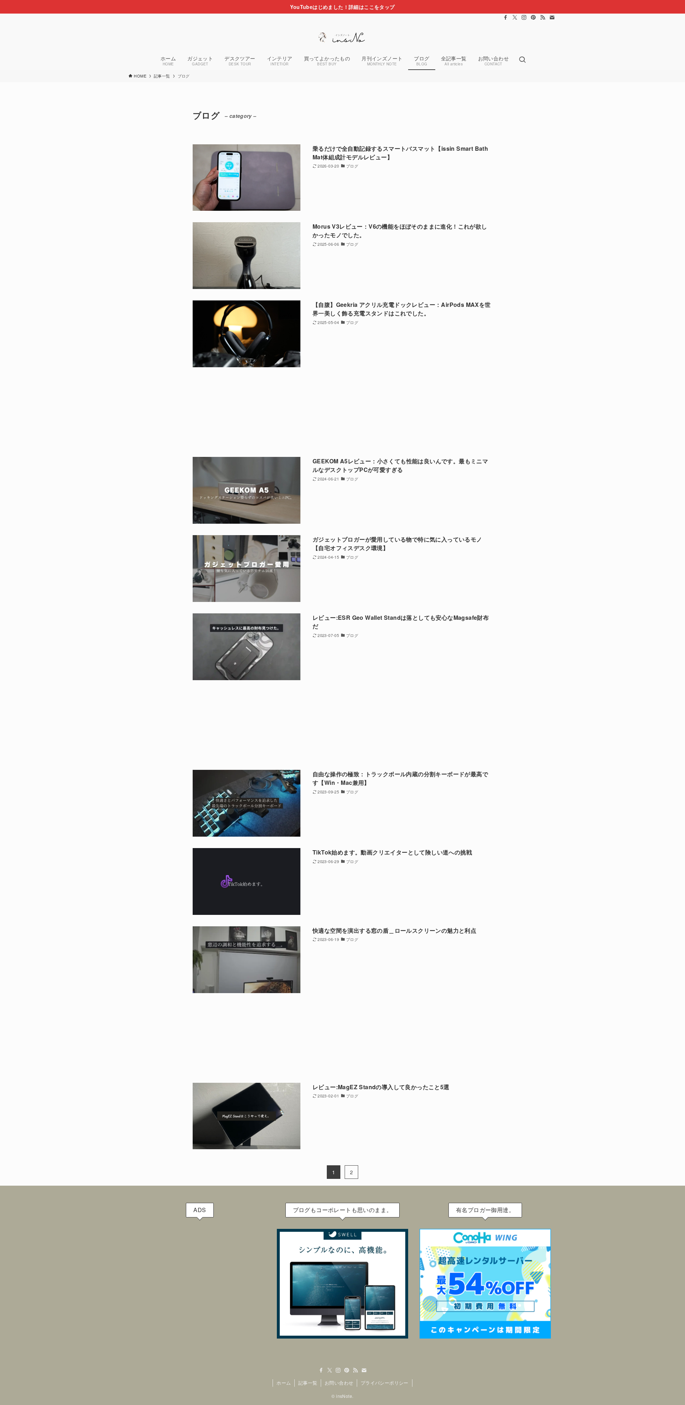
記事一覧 (308, 1382)
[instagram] (524, 17)
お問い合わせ (339, 1382)
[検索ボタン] (522, 60)
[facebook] (505, 17)
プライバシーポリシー (385, 1382)
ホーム (283, 1382)
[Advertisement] (342, 412)
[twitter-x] (514, 17)
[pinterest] (533, 17)
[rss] (542, 17)
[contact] (552, 17)
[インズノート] (342, 37)
